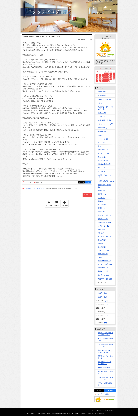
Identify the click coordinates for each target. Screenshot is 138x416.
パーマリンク (29, 182)
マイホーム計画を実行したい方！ (105, 345)
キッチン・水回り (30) (105, 264)
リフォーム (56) (103, 139)
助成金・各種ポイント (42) (105, 176)
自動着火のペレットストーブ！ (105, 357)
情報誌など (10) (103, 229)
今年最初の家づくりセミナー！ (105, 372)
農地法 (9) (101, 211)
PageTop (86, 194)
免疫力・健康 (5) (103, 275)
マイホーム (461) (103, 226)
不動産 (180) (102, 194)
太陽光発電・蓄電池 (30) (104, 186)
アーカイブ (101, 289)
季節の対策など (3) (104, 261)
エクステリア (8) (103, 153)
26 (97, 81)
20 (100, 79)
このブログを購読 (103, 394)
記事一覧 (57, 205)
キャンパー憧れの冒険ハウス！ (105, 339)
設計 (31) (101, 233)
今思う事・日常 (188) (105, 279)
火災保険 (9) (102, 131)
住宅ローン (39, 182)
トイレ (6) (101, 143)
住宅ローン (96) (103, 219)
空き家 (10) (101, 198)
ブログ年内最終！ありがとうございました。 (105, 378)
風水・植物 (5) (103, 254)
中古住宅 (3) (102, 240)
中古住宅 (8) (102, 204)
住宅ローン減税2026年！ (105, 384)
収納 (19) (101, 257)
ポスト (82, 182)
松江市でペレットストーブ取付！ (104, 363)
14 (102, 77)
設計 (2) (100, 103)
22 (105, 79)
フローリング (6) (103, 250)
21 (102, 79)
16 (108, 77)
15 (105, 77)
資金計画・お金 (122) (105, 215)
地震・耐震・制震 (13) (105, 120)
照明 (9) (100, 243)
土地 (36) (101, 201)
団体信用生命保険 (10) (105, 222)
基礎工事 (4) (102, 92)
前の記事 (49, 203)
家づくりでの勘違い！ (105, 367)
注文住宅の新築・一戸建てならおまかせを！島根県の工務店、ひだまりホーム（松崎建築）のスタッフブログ (69, 16)
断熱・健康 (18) (103, 267)
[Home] (23, 188)
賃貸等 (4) (101, 208)
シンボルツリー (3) (104, 164)
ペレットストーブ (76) (105, 124)
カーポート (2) (103, 160)
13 (100, 77)
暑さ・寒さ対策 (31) (104, 236)
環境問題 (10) (102, 128)
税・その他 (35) (103, 171)
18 (114, 77)
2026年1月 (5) (102, 297)
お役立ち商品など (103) (106, 181)
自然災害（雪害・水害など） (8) (105, 108)
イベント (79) (102, 167)
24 (111, 79)
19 (97, 79)
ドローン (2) (102, 113)
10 (111, 75)
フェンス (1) (102, 157)
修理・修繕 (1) (103, 150)
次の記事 (65, 203)
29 (105, 81)
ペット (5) (101, 116)
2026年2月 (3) (102, 293)
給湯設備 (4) (102, 95)
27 (100, 81)
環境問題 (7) (102, 190)
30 (108, 81)
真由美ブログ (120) (104, 99)
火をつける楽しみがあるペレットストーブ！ (105, 351)
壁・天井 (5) (102, 247)
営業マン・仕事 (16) (104, 271)
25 (114, 79)
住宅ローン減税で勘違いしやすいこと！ (105, 334)
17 (111, 77)
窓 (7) (100, 146)
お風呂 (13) (101, 135)
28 (102, 81)
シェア (89, 182)
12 (97, 77)
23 (108, 79)
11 (114, 75)
